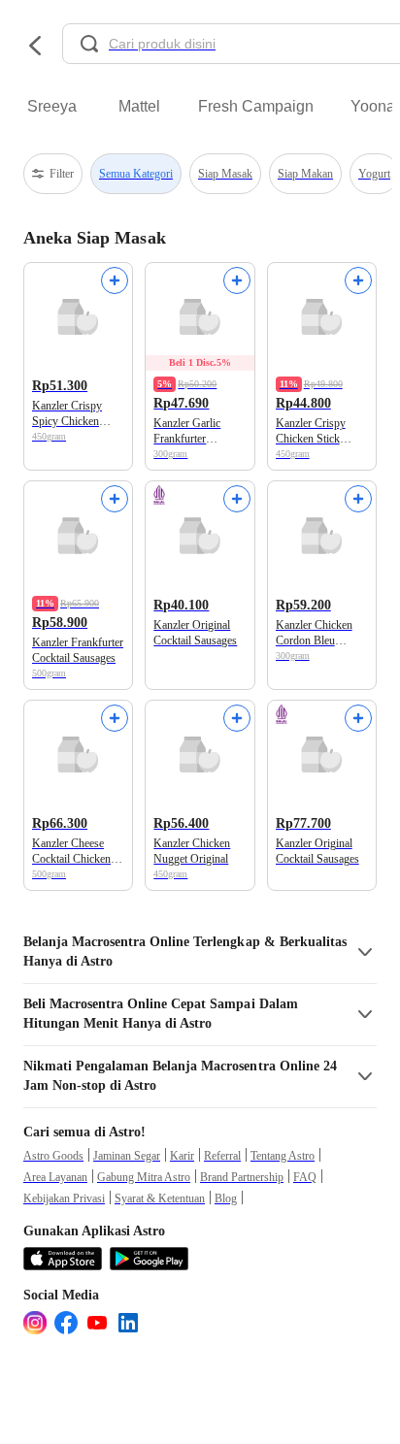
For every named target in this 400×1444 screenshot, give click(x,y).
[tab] (51, 107)
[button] (200, 952)
